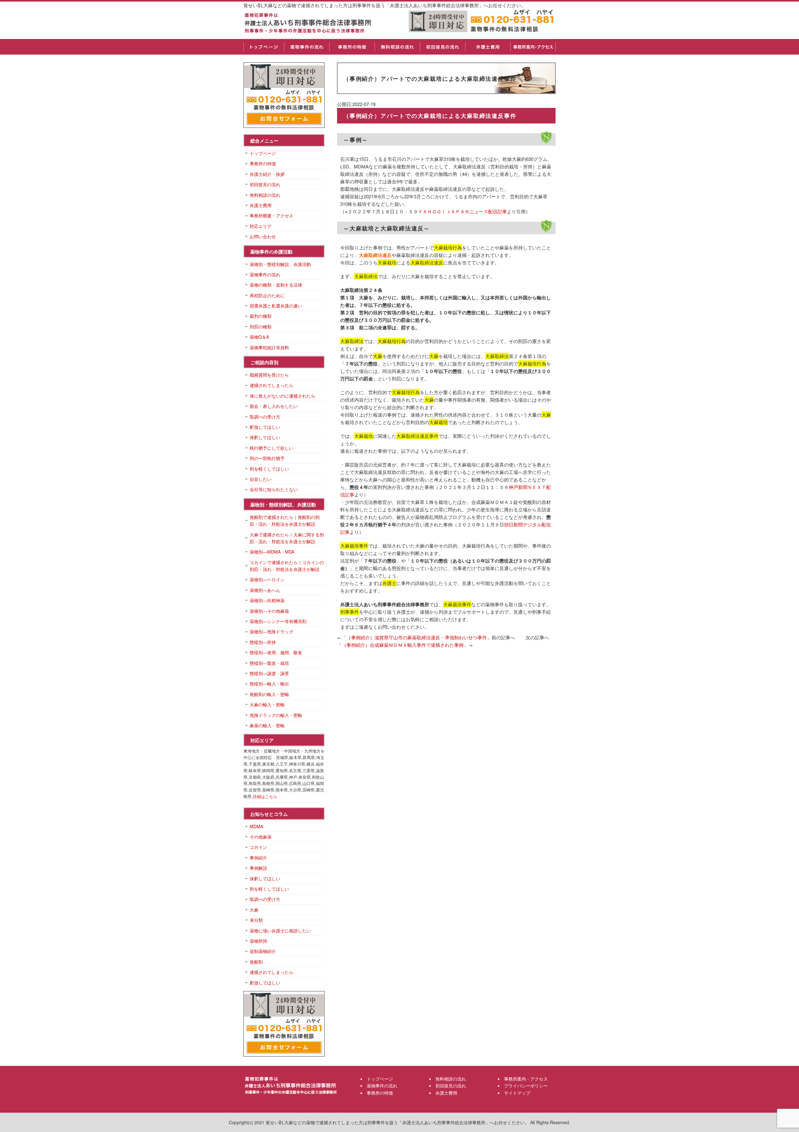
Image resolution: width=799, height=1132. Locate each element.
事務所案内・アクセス (533, 47)
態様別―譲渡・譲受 (269, 673)
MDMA (256, 826)
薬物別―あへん (265, 590)
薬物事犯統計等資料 (269, 347)
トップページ (263, 47)
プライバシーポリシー (526, 1085)
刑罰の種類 (261, 326)
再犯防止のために (267, 295)
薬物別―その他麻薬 (269, 611)
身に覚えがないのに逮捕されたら (282, 396)
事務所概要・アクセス (271, 215)
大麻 (254, 910)
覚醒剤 (256, 962)
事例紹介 (258, 857)
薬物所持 (258, 941)
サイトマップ (517, 1093)
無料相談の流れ (397, 47)
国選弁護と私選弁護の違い (276, 305)
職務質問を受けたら (269, 375)
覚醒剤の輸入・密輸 (269, 694)
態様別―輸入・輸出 (269, 683)
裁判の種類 (261, 316)
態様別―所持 (263, 642)
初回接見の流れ (442, 47)
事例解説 (258, 868)
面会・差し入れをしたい (274, 406)
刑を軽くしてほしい (269, 469)
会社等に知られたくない (274, 489)
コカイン (258, 847)
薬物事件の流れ (306, 47)
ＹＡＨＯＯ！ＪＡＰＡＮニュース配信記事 (462, 211)
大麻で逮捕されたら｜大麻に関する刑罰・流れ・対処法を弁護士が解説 (287, 537)
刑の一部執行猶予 (267, 458)
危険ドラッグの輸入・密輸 (276, 715)
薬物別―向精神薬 (267, 600)
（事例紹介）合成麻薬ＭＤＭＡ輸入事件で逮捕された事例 (402, 644)
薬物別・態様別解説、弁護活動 (280, 264)
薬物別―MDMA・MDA (272, 552)
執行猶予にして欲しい (271, 448)
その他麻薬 (261, 837)
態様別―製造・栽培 (269, 663)
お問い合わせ (263, 236)
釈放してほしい (265, 427)
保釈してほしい (265, 437)
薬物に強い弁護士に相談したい (280, 930)
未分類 (256, 920)
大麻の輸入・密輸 (267, 704)
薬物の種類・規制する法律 (276, 285)
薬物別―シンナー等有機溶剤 (278, 621)
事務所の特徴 (352, 47)
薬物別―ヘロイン (267, 579)
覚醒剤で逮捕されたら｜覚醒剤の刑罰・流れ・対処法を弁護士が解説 (285, 520)
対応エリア (261, 226)
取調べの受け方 (265, 417)
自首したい (261, 479)
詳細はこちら (265, 796)
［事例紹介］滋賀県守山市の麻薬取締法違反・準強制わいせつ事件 (416, 637)
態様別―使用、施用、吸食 (276, 652)
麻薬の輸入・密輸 (267, 725)
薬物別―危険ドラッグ (271, 631)
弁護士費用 (487, 47)
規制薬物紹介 (263, 951)
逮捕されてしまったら (271, 385)
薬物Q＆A (259, 337)
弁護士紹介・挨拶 (267, 174)
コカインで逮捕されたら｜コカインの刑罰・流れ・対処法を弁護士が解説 (287, 565)
